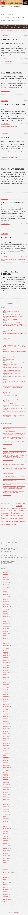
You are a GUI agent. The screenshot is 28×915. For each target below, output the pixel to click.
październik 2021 (6, 665)
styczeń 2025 (5, 601)
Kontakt (25, 27)
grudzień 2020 (5, 682)
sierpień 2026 (5, 570)
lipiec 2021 (5, 670)
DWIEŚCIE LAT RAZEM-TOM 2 (12, 169)
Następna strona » (10, 303)
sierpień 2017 (5, 750)
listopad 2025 (5, 584)
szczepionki (5, 521)
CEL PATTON (6, 237)
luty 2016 (4, 780)
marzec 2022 (5, 657)
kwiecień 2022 (5, 655)
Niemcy (3, 515)
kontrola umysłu (16, 510)
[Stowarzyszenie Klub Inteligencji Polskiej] (14, 4)
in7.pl (15, 912)
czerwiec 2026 (5, 574)
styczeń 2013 (5, 843)
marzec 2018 (5, 738)
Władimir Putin (7, 524)
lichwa (10, 513)
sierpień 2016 (5, 770)
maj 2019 (4, 714)
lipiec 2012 (5, 853)
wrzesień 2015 (5, 789)
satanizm (7, 518)
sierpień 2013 (5, 831)
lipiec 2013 (5, 833)
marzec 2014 (5, 819)
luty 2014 (4, 821)
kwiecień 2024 (5, 616)
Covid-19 (19, 506)
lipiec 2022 (5, 650)
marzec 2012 (5, 860)
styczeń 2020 (5, 701)
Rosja (3, 518)
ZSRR (12, 524)
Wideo (18, 27)
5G (8, 503)
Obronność (20, 259)
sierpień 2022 (5, 648)
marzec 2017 (5, 758)
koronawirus (23, 510)
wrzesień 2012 (5, 850)
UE (11, 521)
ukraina (14, 521)
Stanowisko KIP (5, 27)
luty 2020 (4, 699)
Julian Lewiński (5, 35)
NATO (20, 513)
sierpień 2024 (5, 609)
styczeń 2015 (5, 802)
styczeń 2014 (5, 823)
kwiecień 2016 (5, 777)
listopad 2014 (5, 806)
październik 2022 (6, 645)
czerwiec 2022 (5, 652)
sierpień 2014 (5, 811)
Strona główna (5, 25)
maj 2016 (4, 775)
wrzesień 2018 (5, 728)
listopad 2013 (5, 826)
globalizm (12, 508)
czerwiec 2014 (5, 814)
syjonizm (12, 518)
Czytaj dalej (5, 58)
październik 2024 (6, 606)
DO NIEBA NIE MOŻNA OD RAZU (13, 40)
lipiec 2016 (5, 772)
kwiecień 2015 (5, 797)
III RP (19, 508)
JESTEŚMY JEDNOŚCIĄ (8, 356)
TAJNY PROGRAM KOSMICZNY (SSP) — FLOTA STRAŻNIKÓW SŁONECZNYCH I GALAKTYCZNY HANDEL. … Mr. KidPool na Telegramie (14, 347)
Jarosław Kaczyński (9, 510)
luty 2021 (4, 679)
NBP (23, 513)
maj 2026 (4, 575)
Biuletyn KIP (5, 870)
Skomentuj (25, 58)
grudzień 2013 (5, 824)
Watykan (23, 521)
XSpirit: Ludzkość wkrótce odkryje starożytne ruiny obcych (14, 408)
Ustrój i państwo (6, 899)
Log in (17, 912)
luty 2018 (4, 740)
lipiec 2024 (5, 611)
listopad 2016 (5, 765)
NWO (7, 515)
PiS (18, 515)
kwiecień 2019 (5, 716)
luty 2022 (4, 658)
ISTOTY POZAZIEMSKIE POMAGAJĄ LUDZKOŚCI (14, 411)
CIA (14, 506)
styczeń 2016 (5, 782)
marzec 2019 (5, 718)
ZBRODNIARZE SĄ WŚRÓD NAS (13, 104)
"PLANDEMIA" (4, 503)
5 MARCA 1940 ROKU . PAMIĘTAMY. (9, 273)
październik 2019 (6, 706)
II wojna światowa (23, 508)
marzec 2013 (5, 840)
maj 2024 (4, 614)
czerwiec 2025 (5, 592)
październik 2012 (6, 848)
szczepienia (20, 518)
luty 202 (4, 863)
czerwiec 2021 (5, 672)
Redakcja (5, 891)
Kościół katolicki (4, 513)
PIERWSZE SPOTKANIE (8, 359)
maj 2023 (4, 635)
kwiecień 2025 (5, 596)
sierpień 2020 (5, 689)
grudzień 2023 (5, 623)
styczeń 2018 (5, 741)
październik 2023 (6, 626)
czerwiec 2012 (5, 855)
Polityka (4, 887)
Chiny (12, 506)
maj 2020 (4, 694)
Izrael (3, 510)
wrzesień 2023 (5, 628)
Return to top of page (14, 908)
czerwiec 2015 (5, 794)
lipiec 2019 (5, 711)
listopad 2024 (5, 604)
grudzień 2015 (5, 784)
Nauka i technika (6, 882)
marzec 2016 (5, 779)
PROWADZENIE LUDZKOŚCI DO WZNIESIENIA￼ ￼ (14, 333)
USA (19, 521)
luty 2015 (4, 801)
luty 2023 (4, 638)
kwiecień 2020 (5, 696)
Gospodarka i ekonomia (7, 874)
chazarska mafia (8, 506)
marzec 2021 (5, 677)
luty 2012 (4, 862)
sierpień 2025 (5, 589)
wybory (2, 524)
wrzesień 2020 (5, 687)
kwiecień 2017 (5, 757)
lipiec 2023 (5, 631)
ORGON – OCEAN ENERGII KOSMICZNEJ (12, 319)
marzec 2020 (5, 697)
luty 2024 (4, 619)
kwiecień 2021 (5, 675)
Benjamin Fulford (21, 503)
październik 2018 (6, 726)
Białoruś (2, 506)
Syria (15, 518)
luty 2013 (4, 841)
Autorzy (25, 25)
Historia (7, 61)
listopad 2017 (5, 745)
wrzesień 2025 (5, 587)
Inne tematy (5, 877)
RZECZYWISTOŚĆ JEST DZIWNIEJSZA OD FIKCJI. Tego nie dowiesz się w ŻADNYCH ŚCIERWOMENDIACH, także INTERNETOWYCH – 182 (14, 452)
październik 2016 (6, 767)
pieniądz (14, 515)
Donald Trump (5, 508)
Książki (13, 27)
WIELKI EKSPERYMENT (8, 342)
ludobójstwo (15, 513)
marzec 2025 (5, 597)
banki (16, 503)
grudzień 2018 (5, 723)
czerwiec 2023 (5, 633)
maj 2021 (4, 674)
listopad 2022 (5, 643)
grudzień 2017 (5, 743)
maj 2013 (4, 836)
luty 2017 (4, 760)
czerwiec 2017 (5, 753)
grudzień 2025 (5, 582)
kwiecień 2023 (5, 636)
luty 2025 (4, 599)
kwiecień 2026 (5, 577)
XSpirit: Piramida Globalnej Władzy (10, 395)
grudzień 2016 (5, 763)
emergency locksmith (6, 461)
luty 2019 (4, 719)
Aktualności (8, 126)
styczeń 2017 (5, 762)
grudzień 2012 (5, 845)
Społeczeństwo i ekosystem (8, 892)
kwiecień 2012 (5, 858)
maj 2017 (4, 755)
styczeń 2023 (5, 640)
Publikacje (5, 889)
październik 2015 (6, 787)
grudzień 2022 (5, 641)
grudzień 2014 (5, 804)
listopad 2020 (5, 684)
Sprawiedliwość (5, 894)
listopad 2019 (5, 704)
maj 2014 (4, 816)
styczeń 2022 (5, 660)
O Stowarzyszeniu (15, 25)
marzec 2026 (5, 579)
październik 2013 (6, 828)
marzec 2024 (5, 618)
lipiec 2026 (5, 572)
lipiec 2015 (5, 792)
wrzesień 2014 (5, 809)
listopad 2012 (5, 846)
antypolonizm (11, 503)
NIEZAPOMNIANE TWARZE (11, 73)
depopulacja (24, 506)
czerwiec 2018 (5, 733)
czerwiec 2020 (5, 692)
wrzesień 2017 (5, 748)
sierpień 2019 (5, 709)
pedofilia (11, 515)
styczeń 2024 (5, 621)
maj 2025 (4, 594)
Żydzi (15, 524)
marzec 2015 (5, 799)
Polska (21, 515)
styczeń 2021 (5, 680)
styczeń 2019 (5, 721)
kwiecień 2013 (5, 838)
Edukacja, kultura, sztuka (7, 872)
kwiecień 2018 (5, 736)
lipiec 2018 (5, 731)
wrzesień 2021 (5, 667)
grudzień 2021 (5, 662)
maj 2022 (4, 653)
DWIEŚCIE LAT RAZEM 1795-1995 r (13, 203)
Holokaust (16, 508)
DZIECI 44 (5, 137)
